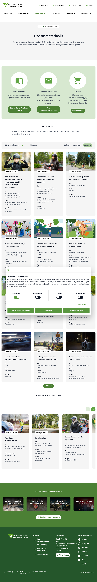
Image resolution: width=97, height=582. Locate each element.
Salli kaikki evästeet (76, 310)
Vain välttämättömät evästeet (20, 310)
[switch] (38, 297)
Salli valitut (48, 310)
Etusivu (41, 26)
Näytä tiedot (82, 304)
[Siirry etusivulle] (13, 5)
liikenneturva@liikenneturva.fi (66, 544)
